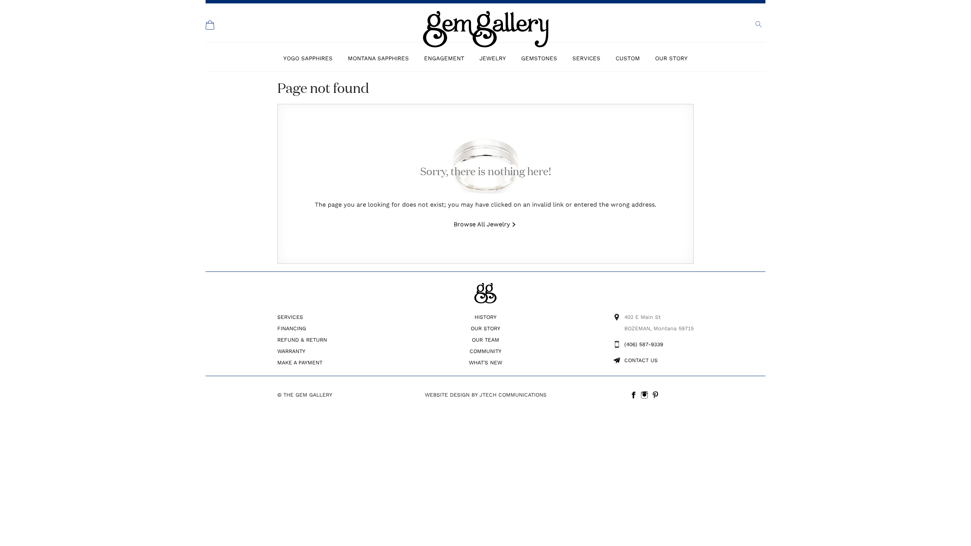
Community (485, 351)
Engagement (444, 58)
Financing (291, 328)
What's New (485, 362)
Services (586, 58)
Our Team (485, 340)
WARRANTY (291, 351)
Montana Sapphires (378, 58)
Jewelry (492, 58)
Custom (628, 58)
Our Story (671, 58)
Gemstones (539, 58)
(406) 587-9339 (643, 344)
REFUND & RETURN (302, 340)
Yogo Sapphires (308, 58)
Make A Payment (299, 362)
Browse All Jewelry (482, 224)
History (485, 317)
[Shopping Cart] (210, 25)
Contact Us (641, 360)
